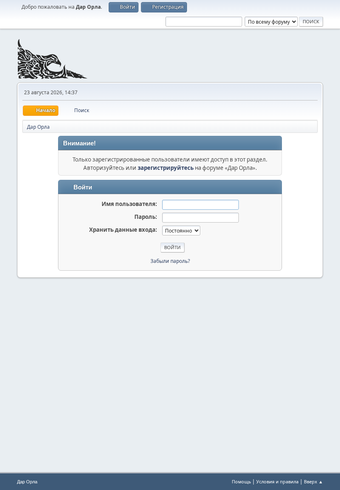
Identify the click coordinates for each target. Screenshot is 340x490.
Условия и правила (277, 481)
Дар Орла (27, 481)
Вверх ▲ (313, 481)
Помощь (241, 481)
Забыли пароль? (170, 261)
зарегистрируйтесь (166, 168)
